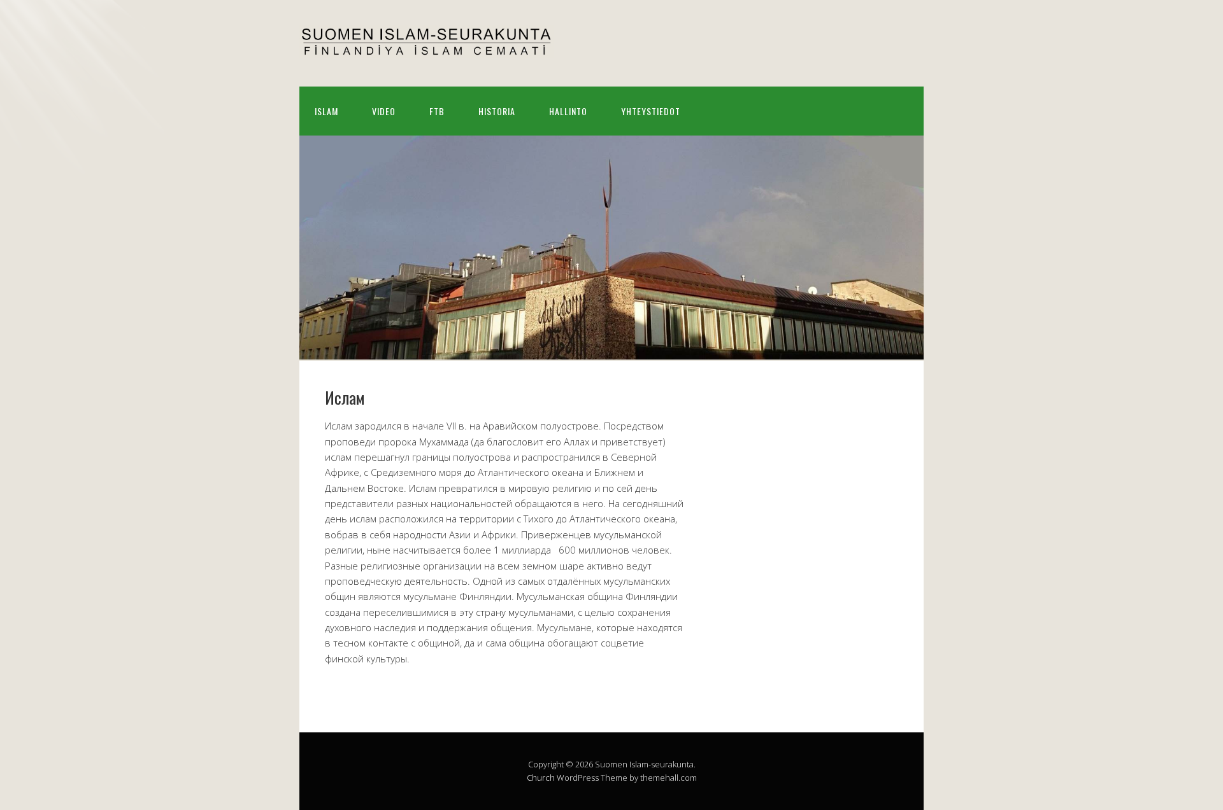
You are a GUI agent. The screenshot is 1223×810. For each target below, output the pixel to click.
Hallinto (568, 111)
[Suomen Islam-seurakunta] (426, 46)
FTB (437, 111)
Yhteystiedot (650, 111)
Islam (326, 111)
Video (384, 111)
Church (541, 777)
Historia (496, 111)
